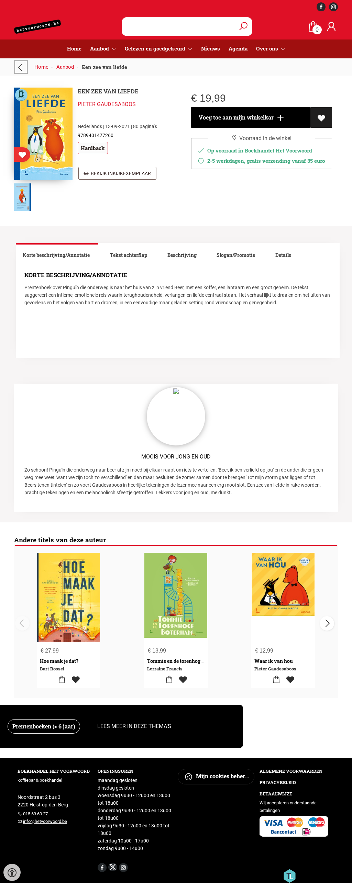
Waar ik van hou (273, 661)
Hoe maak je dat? (59, 661)
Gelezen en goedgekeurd (156, 48)
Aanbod (65, 67)
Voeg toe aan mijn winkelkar (235, 117)
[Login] (331, 26)
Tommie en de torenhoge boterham (186, 661)
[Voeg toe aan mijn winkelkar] (61, 679)
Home (74, 48)
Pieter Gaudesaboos (107, 104)
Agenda (238, 48)
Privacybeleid (278, 782)
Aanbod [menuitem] (100, 48)
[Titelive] (289, 875)
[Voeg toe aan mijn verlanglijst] (321, 117)
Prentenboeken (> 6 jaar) (43, 726)
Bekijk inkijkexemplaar (120, 173)
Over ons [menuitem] (267, 48)
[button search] (243, 26)
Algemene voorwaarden (291, 771)
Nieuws (210, 48)
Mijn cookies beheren (223, 776)
